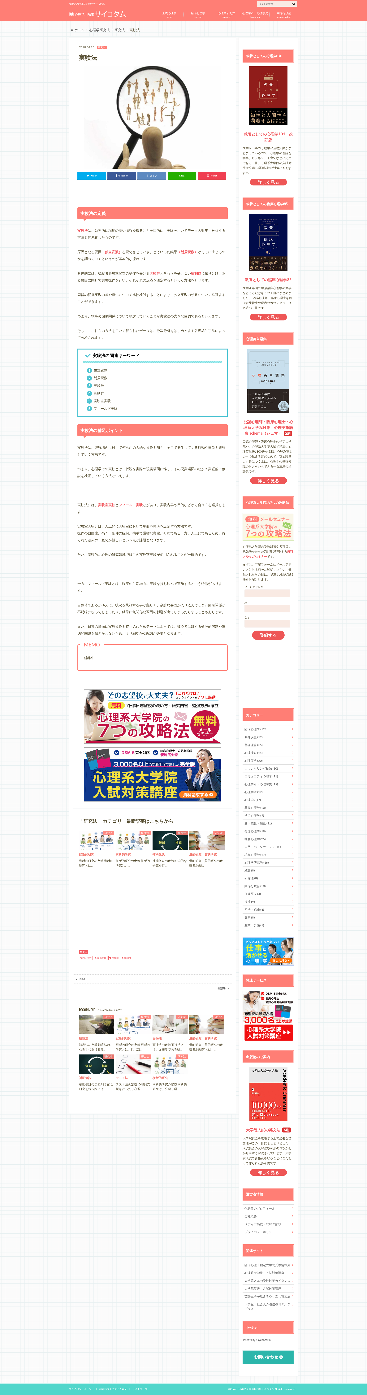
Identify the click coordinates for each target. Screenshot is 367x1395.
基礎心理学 (255, 807)
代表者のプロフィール (259, 1208)
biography (255, 14)
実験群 (115, 957)
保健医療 (252, 894)
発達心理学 (255, 831)
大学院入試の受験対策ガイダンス (267, 1280)
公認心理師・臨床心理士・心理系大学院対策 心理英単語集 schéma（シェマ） (268, 427)
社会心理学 (255, 839)
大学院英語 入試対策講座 (262, 1288)
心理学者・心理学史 (261, 784)
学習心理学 (254, 815)
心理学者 (253, 792)
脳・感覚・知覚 (258, 823)
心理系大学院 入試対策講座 (264, 1273)
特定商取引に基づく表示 (113, 1389)
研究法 (83, 952)
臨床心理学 (255, 729)
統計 (249, 870)
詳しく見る (268, 182)
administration (284, 14)
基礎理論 (253, 745)
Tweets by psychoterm (257, 1339)
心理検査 (253, 752)
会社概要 (250, 1216)
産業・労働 (254, 925)
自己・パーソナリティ (262, 847)
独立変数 (87, 957)
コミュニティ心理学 (261, 776)
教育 (249, 917)
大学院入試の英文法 (263, 1130)
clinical (198, 14)
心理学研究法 (256, 862)
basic (169, 14)
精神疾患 (253, 737)
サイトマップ (139, 1389)
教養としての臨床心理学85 (268, 279)
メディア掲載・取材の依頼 (262, 1224)
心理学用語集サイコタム (260, 1389)
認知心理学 (255, 854)
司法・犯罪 (254, 909)
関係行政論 (255, 886)
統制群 (127, 957)
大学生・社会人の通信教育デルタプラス (267, 1306)
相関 (82, 978)
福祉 (249, 901)
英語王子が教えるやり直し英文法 (267, 1296)
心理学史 (252, 800)
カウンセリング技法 (261, 768)
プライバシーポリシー (259, 1232)
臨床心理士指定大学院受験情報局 (267, 1265)
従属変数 (101, 957)
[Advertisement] (152, 192)
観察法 (222, 988)
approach (226, 14)
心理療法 (253, 760)
